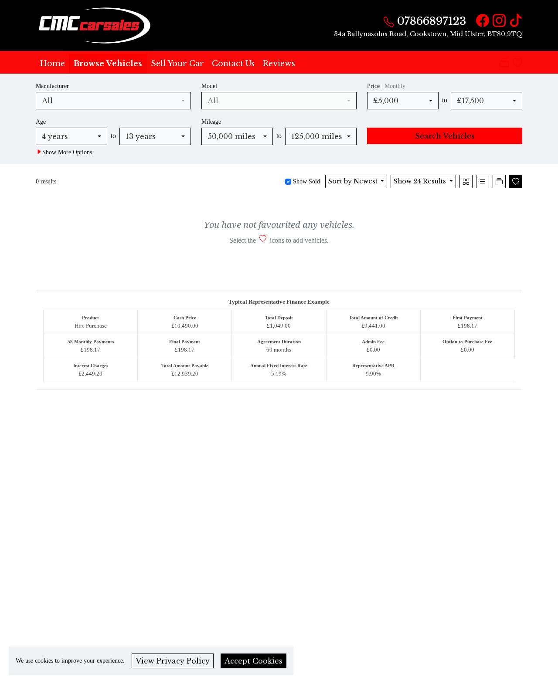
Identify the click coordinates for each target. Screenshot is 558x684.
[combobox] (113, 100)
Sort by (353, 181)
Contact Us (233, 63)
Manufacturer (52, 85)
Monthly (394, 85)
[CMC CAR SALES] (96, 25)
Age (41, 121)
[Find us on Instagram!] (497, 21)
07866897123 (431, 21)
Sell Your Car (177, 63)
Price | (386, 85)
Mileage (211, 121)
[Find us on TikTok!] (514, 21)
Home (52, 63)
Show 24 (420, 181)
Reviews (278, 63)
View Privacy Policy (173, 661)
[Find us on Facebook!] (481, 21)
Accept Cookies (253, 661)
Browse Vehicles (108, 63)
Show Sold (305, 181)
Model (209, 85)
